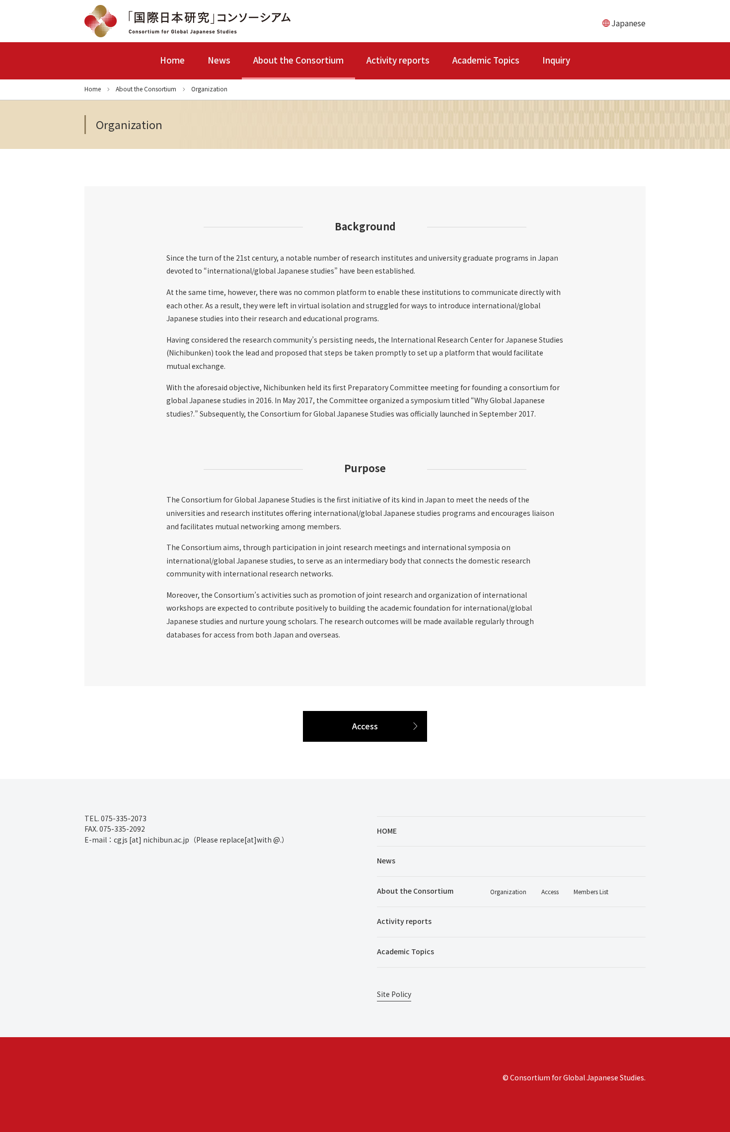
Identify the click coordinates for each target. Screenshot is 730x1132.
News (219, 60)
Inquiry (556, 60)
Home (172, 60)
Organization (508, 891)
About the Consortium (298, 60)
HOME (387, 831)
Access (365, 726)
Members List (591, 891)
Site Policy (394, 994)
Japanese (628, 23)
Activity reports (398, 60)
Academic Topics (485, 60)
